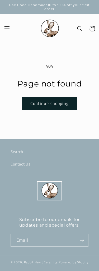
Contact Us (20, 164)
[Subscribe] (82, 240)
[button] (7, 28)
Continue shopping (49, 103)
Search (17, 152)
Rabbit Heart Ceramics (41, 262)
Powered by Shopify (73, 262)
